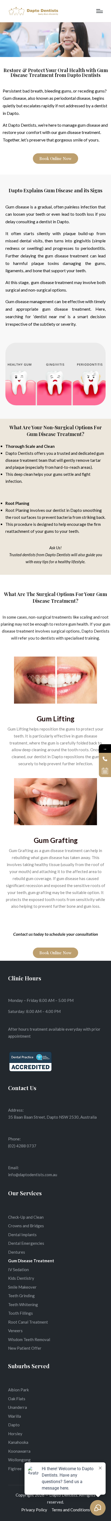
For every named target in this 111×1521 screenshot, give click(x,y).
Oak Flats (16, 1398)
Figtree (15, 1468)
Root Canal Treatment (28, 1322)
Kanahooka (18, 1442)
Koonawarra (19, 1451)
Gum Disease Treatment (31, 1260)
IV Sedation (18, 1269)
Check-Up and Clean (26, 1217)
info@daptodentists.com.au (32, 1174)
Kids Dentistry (21, 1278)
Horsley (15, 1433)
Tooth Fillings (20, 1313)
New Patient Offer (24, 1348)
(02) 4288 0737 (22, 1145)
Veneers (15, 1330)
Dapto (14, 1424)
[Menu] (99, 11)
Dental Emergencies (26, 1243)
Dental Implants (22, 1234)
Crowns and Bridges (26, 1225)
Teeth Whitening (23, 1304)
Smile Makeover (22, 1287)
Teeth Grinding (21, 1295)
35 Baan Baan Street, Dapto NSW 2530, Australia (52, 1117)
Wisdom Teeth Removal (29, 1339)
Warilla (14, 1416)
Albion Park (18, 1389)
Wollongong (19, 1459)
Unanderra (17, 1407)
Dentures (16, 1252)
